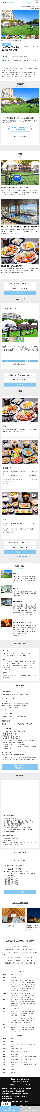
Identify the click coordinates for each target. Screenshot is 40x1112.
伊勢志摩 (33, 1001)
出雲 (15, 1020)
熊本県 (21, 1064)
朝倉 (30, 1027)
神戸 (16, 1013)
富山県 (16, 1054)
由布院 (12, 1029)
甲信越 (4, 993)
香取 (30, 982)
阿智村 (25, 997)
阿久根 (32, 1029)
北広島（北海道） (18, 974)
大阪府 (25, 1056)
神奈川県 (26, 1044)
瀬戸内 (12, 1011)
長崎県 (30, 1064)
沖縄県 (12, 1069)
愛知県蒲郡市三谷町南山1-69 (22, 694)
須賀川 (12, 977)
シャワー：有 (33, 60)
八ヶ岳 (15, 995)
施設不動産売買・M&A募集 (20, 1093)
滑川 (18, 1008)
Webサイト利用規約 (21, 1096)
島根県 (21, 1059)
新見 (28, 1018)
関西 (4, 1011)
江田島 (22, 1020)
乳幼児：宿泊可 (23, 56)
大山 (12, 1020)
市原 (23, 982)
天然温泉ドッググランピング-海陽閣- (13, 717)
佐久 (30, 995)
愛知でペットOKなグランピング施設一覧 (20, 960)
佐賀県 (12, 1067)
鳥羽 (17, 1003)
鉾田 (12, 984)
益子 (29, 986)
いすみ (12, 982)
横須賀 (15, 988)
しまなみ (17, 1018)
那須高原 (13, 986)
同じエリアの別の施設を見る (20, 556)
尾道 (31, 1020)
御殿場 (21, 999)
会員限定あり (6, 44)
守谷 (22, 984)
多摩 (27, 988)
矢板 (26, 986)
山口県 (29, 1059)
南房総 (26, 980)
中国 (4, 1018)
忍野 (25, 993)
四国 (4, 1024)
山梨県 (12, 1048)
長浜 (20, 1011)
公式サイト (19, 293)
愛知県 (5, 56)
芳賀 (23, 986)
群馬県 (12, 1046)
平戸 (15, 1031)
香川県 (21, 1062)
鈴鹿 (26, 1001)
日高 (33, 988)
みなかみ (13, 990)
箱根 (32, 986)
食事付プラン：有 (32, 58)
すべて (4, 1072)
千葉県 (12, 1044)
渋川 (21, 990)
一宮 (16, 982)
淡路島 (20, 1013)
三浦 (20, 988)
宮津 (33, 1011)
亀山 (29, 1001)
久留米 (19, 1027)
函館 (12, 974)
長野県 (16, 1048)
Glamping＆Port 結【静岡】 (13, 920)
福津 (15, 1027)
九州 (4, 1027)
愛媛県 (16, 1062)
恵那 (31, 1003)
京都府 (16, 1056)
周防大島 (28, 1022)
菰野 (23, 1001)
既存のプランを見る (19, 136)
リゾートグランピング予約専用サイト (19, 767)
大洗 (15, 984)
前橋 (27, 990)
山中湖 (16, 993)
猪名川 (32, 1013)
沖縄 (4, 1069)
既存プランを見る (19, 288)
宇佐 (20, 1029)
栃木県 (21, 1044)
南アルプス (21, 995)
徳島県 (25, 1062)
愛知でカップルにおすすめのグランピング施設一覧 (20, 949)
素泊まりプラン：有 (7, 60)
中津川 (27, 1003)
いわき (16, 977)
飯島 (22, 997)
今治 (15, 1024)
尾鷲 (21, 1003)
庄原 (12, 1022)
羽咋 (15, 1008)
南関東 (12, 980)
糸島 (12, 1027)
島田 (20, 1001)
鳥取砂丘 (32, 1018)
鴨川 (33, 980)
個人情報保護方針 (7, 1096)
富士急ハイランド (31, 993)
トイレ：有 (5, 61)
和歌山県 (30, 1056)
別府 (33, 1027)
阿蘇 (23, 1029)
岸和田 (12, 1015)
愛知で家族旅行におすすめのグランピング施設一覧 (20, 963)
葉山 (35, 986)
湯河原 (23, 988)
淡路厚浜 (25, 1013)
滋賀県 (12, 1056)
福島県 (12, 1041)
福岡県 (12, 1064)
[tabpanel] (20, 325)
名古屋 (25, 947)
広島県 (25, 1059)
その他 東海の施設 (20, 903)
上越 (29, 997)
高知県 (12, 1062)
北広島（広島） (17, 1022)
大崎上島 (27, 1020)
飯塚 (23, 1027)
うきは (26, 1027)
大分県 (16, 1064)
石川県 (12, 1054)
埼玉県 (34, 1044)
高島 (23, 1011)
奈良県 (34, 1056)
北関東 (16, 980)
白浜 (24, 1015)
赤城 (24, 990)
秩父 (30, 988)
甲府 (12, 995)
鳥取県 (16, 1059)
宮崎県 (34, 1064)
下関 (24, 1022)
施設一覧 (13, 1072)
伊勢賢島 (13, 1003)
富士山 (12, 993)
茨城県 (16, 1044)
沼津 (25, 999)
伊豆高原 (32, 999)
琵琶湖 (26, 1011)
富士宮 (16, 999)
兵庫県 (21, 1056)
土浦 (25, 984)
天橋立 (12, 1013)
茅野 (33, 995)
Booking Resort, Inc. (22, 1085)
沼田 (17, 990)
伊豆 (28, 999)
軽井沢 (26, 995)
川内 (12, 1031)
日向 (18, 1031)
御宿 (20, 982)
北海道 (4, 974)
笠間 (18, 984)
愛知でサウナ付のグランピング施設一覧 (20, 957)
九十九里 (22, 980)
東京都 (30, 1044)
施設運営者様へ (20, 1091)
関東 (4, 980)
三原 (34, 1020)
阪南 (16, 1015)
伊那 (18, 997)
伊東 (16, 1001)
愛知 (14, 947)
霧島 (29, 1029)
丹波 (29, 1013)
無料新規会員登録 (7, 1099)
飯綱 (12, 997)
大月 (12, 1024)
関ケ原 (12, 1005)
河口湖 (21, 993)
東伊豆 (12, 1001)
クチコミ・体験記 (24, 1088)
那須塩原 (18, 986)
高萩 (28, 984)
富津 (30, 980)
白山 (12, 1008)
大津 (16, 1011)
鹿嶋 (33, 982)
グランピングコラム (7, 1091)
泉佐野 (20, 1015)
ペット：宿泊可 (23, 58)
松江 (18, 1020)
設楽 (19, 947)
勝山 (25, 1018)
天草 (26, 1029)
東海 (4, 999)
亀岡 (30, 1011)
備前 (22, 1018)
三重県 (16, 1051)
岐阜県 (21, 1051)
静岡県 (12, 1051)
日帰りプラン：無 (17, 60)
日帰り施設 (13, 1088)
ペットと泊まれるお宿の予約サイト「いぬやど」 (16, 1101)
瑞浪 (34, 1003)
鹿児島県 (26, 1064)
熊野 (24, 1003)
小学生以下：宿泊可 (14, 56)
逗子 (12, 988)
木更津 (26, 982)
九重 (16, 1029)
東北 (4, 977)
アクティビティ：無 (24, 61)
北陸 (4, 1008)
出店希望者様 (5, 1093)
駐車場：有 (15, 61)
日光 (31, 984)
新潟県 (21, 1048)
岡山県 (12, 1059)
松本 (15, 997)
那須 (34, 984)
